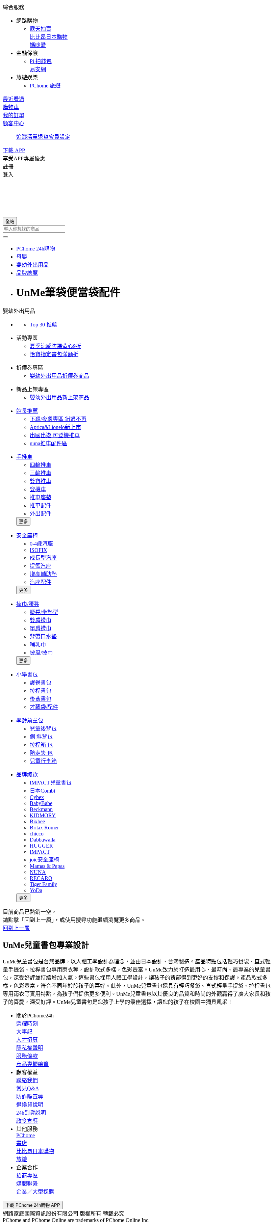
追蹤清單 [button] (27, 137)
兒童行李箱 (43, 761)
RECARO (41, 878)
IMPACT (40, 852)
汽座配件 (40, 582)
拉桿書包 (40, 691)
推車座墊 (40, 497)
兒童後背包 (43, 728)
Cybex (37, 797)
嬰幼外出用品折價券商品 (59, 376)
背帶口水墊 (43, 636)
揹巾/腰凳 (27, 604)
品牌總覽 (27, 774)
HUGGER (41, 846)
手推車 (24, 457)
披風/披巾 (41, 653)
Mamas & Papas (47, 866)
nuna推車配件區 (48, 443)
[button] (138, 46)
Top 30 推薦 (43, 324)
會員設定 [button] (59, 137)
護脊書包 (40, 683)
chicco (37, 833)
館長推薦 (27, 411)
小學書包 (27, 674)
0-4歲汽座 (41, 544)
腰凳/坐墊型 (44, 612)
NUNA (38, 872)
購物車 (11, 107)
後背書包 (40, 699)
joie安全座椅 (44, 859)
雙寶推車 (40, 481)
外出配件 (40, 513)
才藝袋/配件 (44, 707)
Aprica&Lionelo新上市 (55, 427)
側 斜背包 (41, 737)
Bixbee (37, 821)
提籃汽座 (40, 566)
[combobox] (138, 229)
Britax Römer (44, 827)
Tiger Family (43, 884)
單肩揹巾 (40, 628)
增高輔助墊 (43, 574)
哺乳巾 (38, 644)
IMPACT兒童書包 (51, 782)
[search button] (5, 237)
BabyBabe (41, 803)
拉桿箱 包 (41, 745)
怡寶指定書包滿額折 (54, 354)
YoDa (36, 890)
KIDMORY (43, 815)
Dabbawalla (42, 840)
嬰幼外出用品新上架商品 (59, 397)
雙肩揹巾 (40, 620)
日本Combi (42, 791)
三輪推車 (40, 473)
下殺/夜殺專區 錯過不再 (58, 419)
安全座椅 (27, 535)
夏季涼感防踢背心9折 (55, 346)
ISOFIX (38, 550)
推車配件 (40, 505)
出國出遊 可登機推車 (55, 435)
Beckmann (41, 809)
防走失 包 (41, 753)
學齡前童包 (29, 720)
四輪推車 (40, 465)
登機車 (38, 489)
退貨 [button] (43, 137)
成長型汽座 (43, 558)
